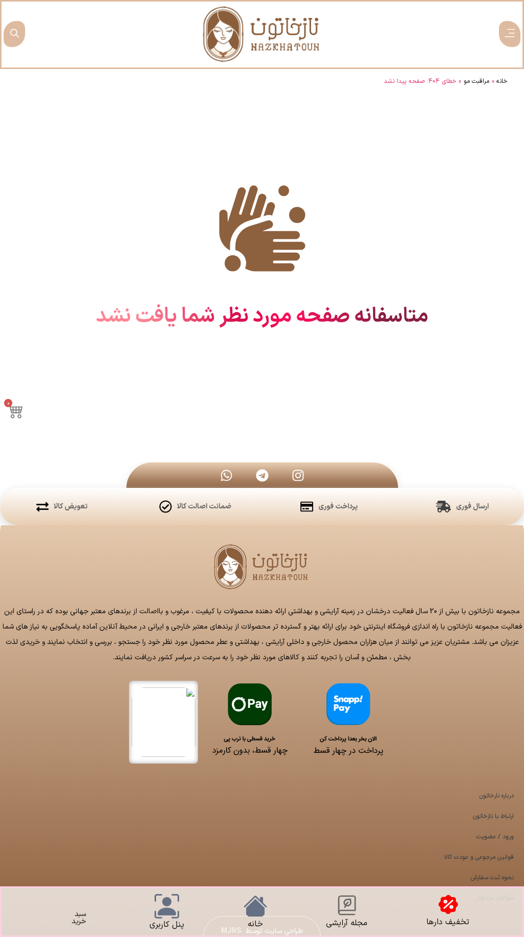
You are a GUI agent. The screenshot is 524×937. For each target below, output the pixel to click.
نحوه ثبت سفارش (492, 877)
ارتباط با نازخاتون (493, 816)
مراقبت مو (477, 81)
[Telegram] (262, 475)
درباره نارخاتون (496, 795)
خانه (502, 81)
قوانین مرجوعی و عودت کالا (479, 857)
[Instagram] (298, 475)
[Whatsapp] (226, 475)
